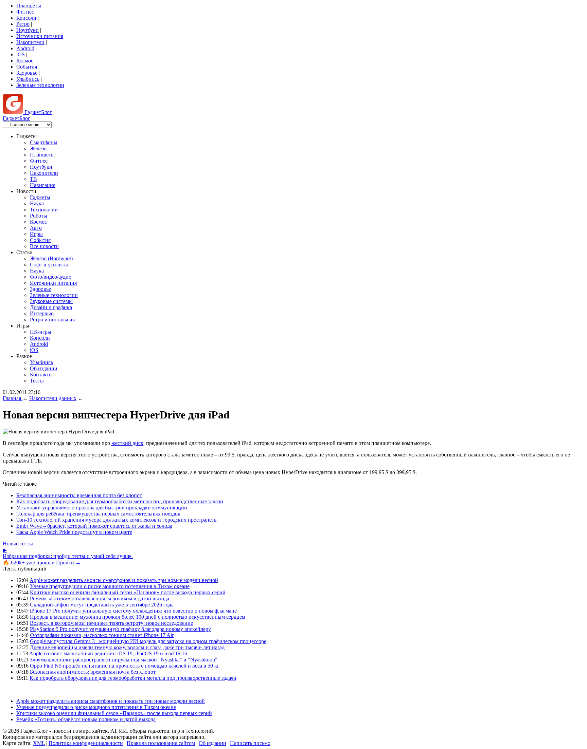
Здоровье (26, 73)
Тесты (37, 380)
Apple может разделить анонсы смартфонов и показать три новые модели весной (124, 580)
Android (25, 48)
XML (39, 743)
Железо (38, 148)
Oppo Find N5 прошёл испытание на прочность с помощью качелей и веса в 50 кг (124, 666)
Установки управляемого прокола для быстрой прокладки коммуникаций (101, 507)
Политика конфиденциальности (86, 743)
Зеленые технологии (40, 85)
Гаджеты (40, 197)
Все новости (44, 246)
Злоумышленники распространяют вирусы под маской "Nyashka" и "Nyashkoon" (123, 659)
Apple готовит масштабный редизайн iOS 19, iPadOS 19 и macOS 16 (108, 653)
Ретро (23, 24)
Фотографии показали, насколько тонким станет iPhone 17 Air (102, 635)
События (26, 67)
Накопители (30, 42)
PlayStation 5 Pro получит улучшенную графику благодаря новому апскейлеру (120, 629)
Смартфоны (43, 142)
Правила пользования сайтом (161, 743)
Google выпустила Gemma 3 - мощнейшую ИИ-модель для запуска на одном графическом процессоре (148, 641)
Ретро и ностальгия (52, 319)
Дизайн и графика (51, 307)
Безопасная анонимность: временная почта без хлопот (79, 495)
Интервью (42, 313)
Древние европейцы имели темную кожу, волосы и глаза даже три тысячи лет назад (127, 647)
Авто (36, 228)
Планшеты (28, 5)
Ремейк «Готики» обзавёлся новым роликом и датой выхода (99, 598)
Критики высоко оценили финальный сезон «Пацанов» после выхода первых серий (128, 592)
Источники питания (39, 36)
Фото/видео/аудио (50, 277)
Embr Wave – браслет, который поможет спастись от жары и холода (94, 526)
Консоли (26, 18)
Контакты (41, 374)
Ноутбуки (27, 30)
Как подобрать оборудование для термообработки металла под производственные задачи (119, 501)
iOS (20, 54)
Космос (24, 60)
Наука (37, 203)
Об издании (43, 368)
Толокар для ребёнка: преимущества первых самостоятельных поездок (98, 514)
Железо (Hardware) (51, 258)
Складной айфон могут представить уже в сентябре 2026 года (102, 604)
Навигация (42, 185)
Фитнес (25, 12)
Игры (36, 234)
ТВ (33, 179)
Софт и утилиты (49, 264)
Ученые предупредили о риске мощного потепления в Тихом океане (110, 586)
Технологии (44, 209)
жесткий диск (127, 443)
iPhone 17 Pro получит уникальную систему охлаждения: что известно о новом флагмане (133, 611)
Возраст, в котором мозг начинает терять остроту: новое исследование (111, 623)
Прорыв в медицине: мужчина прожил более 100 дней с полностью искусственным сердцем (137, 617)
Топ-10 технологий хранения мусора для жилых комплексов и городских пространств (116, 520)
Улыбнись (27, 79)
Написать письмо (250, 743)
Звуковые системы (51, 301)
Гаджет (37, 112)
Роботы (38, 216)
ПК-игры (40, 332)
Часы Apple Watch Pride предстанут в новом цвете (74, 532)
